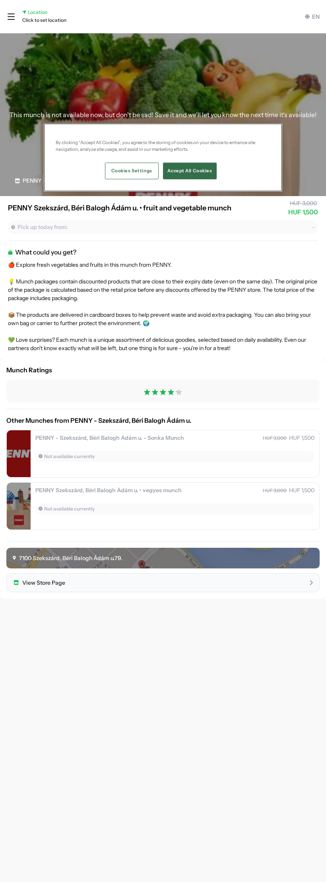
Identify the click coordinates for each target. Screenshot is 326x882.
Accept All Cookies (189, 170)
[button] (11, 16)
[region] (163, 157)
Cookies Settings (131, 170)
